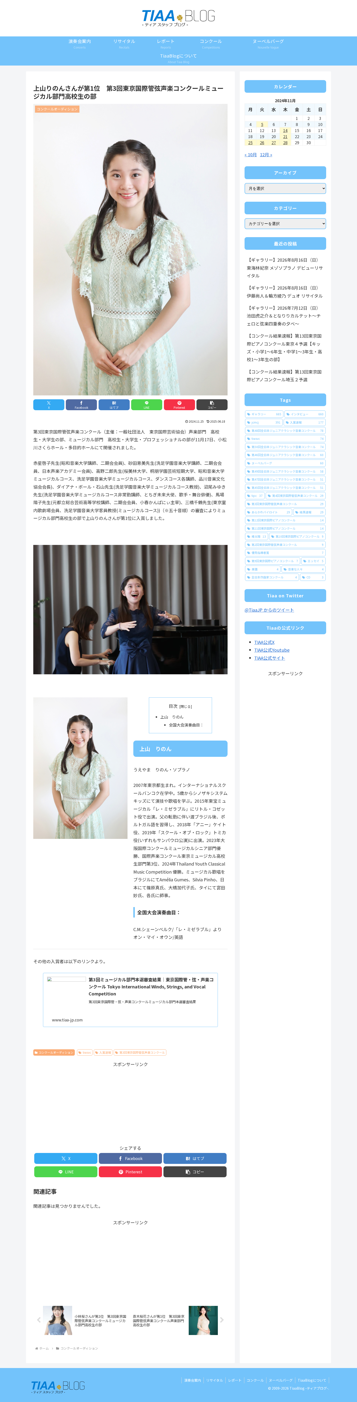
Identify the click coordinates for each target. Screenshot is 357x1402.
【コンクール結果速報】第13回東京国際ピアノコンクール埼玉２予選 (284, 375)
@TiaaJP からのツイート (269, 610)
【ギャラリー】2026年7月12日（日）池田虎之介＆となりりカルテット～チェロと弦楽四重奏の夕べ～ (284, 316)
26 (262, 142)
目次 (173, 706)
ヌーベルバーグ (281, 1380)
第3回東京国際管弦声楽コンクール (142, 1052)
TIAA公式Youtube (271, 650)
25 (250, 142)
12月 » (266, 154)
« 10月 (251, 154)
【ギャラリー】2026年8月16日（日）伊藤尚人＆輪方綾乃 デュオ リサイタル (285, 291)
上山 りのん (172, 717)
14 (285, 130)
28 (285, 142)
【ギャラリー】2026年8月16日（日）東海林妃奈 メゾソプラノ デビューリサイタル (285, 268)
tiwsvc (87, 1052)
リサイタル (214, 1380)
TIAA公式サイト (269, 658)
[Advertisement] (130, 1102)
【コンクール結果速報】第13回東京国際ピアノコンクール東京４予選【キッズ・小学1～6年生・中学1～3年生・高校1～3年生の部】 (284, 347)
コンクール (255, 1380)
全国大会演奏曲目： (186, 725)
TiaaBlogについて (312, 1380)
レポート (235, 1380)
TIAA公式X (264, 642)
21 (285, 136)
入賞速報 (105, 1052)
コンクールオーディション (56, 1052)
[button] (212, 404)
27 (274, 142)
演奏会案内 (192, 1380)
